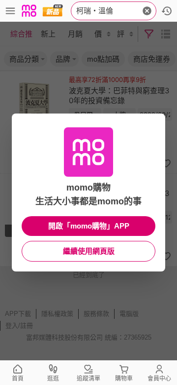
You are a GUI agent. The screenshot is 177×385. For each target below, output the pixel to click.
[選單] (10, 10)
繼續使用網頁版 (89, 251)
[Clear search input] (147, 11)
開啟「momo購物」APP (88, 226)
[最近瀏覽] (166, 10)
